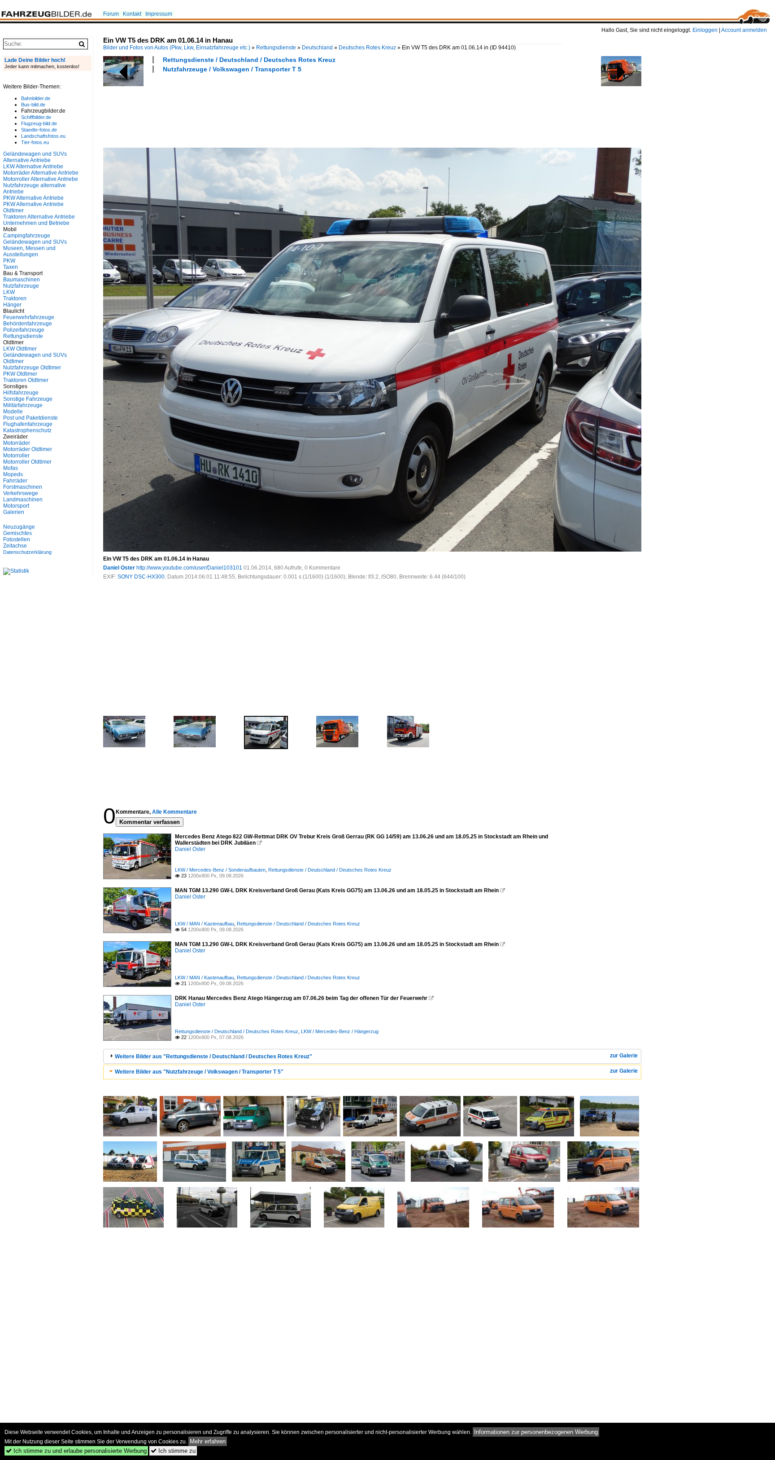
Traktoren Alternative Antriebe (39, 217)
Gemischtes (17, 533)
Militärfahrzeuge (23, 405)
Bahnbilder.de (35, 98)
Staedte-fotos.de (39, 129)
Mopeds (13, 474)
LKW (9, 292)
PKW (9, 261)
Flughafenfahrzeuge (27, 424)
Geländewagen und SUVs (35, 242)
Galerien (13, 512)
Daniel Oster (119, 568)
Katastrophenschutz (27, 430)
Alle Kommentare (174, 812)
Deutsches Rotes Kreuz (367, 47)
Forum (111, 14)
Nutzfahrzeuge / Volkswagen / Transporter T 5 (232, 69)
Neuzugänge (19, 527)
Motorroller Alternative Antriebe (40, 179)
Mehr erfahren (208, 1441)
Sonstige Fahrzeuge (27, 399)
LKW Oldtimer (20, 349)
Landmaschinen (23, 499)
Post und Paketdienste (30, 418)
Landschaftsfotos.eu (43, 136)
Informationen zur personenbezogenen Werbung (536, 1432)
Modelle (13, 411)
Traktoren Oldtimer (25, 380)
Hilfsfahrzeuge (21, 393)
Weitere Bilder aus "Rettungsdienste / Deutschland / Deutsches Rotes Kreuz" (213, 1056)
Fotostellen (16, 539)
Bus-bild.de (33, 104)
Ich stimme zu (173, 1450)
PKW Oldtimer (20, 374)
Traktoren (14, 298)
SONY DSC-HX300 (141, 577)
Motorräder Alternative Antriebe (40, 173)
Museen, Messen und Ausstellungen (29, 251)
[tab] (372, 1056)
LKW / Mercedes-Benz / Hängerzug (340, 1031)
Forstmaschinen (22, 487)
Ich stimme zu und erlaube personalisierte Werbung (76, 1450)
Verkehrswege (20, 493)
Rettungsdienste (276, 47)
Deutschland (317, 47)
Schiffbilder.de (36, 117)
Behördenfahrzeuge (27, 323)
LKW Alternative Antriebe (33, 166)
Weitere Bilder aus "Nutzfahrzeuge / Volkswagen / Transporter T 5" (199, 1072)
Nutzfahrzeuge (21, 286)
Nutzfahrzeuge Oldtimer (32, 367)
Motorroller (16, 455)
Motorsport (16, 506)
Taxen (10, 267)
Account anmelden (744, 30)
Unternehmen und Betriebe (36, 223)
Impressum (158, 14)
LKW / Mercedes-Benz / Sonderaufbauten (220, 869)
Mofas (10, 468)
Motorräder (16, 443)
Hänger (12, 305)
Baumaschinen (21, 279)
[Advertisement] (266, 109)
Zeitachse (15, 546)
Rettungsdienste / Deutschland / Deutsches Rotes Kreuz (249, 59)
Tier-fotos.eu (35, 142)
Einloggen (705, 30)
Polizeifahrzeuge (23, 330)
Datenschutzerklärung (27, 552)
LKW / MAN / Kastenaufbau (204, 923)
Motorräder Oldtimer (27, 449)
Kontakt (132, 14)
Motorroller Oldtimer (27, 462)
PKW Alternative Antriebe (33, 198)
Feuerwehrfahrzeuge (28, 317)
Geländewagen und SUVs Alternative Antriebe (35, 157)
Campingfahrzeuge (26, 235)
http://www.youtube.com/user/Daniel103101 (189, 568)
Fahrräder (15, 481)
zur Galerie (624, 1055)
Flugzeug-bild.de (39, 123)
